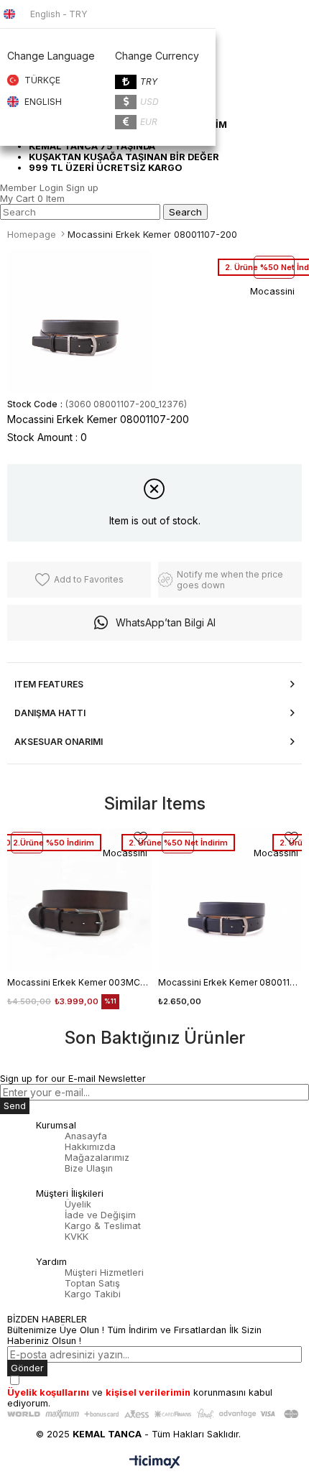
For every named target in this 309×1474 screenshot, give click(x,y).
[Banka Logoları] (154, 1414)
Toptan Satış (92, 1283)
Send (15, 1105)
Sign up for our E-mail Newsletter (73, 1078)
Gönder (27, 1368)
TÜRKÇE (42, 80)
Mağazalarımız (97, 1157)
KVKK (76, 1236)
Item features (48, 684)
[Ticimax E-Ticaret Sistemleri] (154, 1462)
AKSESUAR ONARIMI (58, 741)
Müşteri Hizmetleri (104, 1272)
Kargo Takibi (93, 1294)
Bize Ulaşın (89, 1168)
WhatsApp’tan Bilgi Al (166, 622)
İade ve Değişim (100, 1215)
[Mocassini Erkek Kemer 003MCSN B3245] (79, 900)
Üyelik (78, 1204)
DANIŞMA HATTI (50, 713)
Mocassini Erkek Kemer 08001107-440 (230, 982)
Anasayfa (86, 1136)
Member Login (31, 187)
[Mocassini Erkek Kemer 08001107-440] (230, 900)
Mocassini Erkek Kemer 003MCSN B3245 (79, 982)
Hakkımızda (90, 1146)
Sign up (82, 187)
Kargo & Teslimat (103, 1225)
